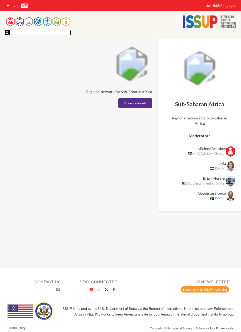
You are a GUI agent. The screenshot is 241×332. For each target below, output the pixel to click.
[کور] (209, 22)
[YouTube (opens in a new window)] (91, 289)
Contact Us (47, 282)
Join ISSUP (214, 6)
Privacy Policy (16, 328)
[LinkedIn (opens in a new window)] (99, 289)
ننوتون (230, 6)
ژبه (16, 5)
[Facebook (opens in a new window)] (114, 289)
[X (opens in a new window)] (106, 289)
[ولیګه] (7, 32)
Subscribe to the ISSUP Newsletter (205, 289)
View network (135, 103)
